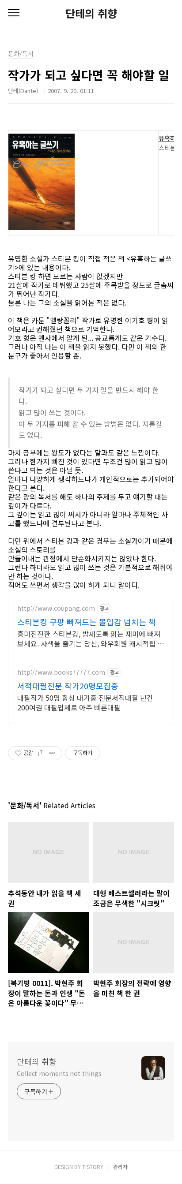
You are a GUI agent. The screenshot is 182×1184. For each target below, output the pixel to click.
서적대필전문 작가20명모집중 (67, 685)
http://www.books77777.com (61, 672)
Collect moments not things (59, 1073)
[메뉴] (14, 13)
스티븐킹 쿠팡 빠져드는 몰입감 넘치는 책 (86, 621)
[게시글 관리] (52, 753)
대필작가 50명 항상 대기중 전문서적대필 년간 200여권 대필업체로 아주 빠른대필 (85, 702)
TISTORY (92, 1166)
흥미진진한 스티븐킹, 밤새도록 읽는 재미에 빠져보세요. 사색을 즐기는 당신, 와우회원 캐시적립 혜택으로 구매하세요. (90, 638)
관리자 (120, 1166)
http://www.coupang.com (56, 608)
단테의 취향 (91, 13)
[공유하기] (41, 753)
